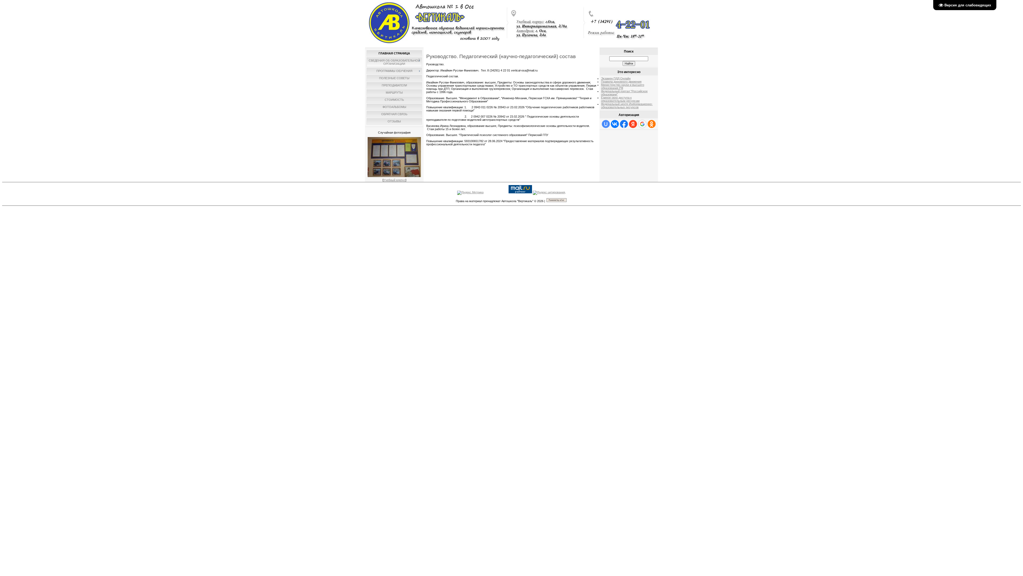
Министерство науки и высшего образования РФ (622, 86)
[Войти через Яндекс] (633, 124)
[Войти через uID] (606, 124)
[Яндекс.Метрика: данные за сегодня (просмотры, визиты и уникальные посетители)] (470, 193)
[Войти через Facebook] (624, 124)
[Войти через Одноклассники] (652, 124)
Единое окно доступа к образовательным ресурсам (620, 99)
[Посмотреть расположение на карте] (544, 42)
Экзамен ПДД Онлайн (616, 78)
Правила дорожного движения (621, 81)
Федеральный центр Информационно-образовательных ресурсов (627, 105)
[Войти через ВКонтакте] (615, 124)
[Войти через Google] (642, 124)
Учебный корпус (394, 180)
